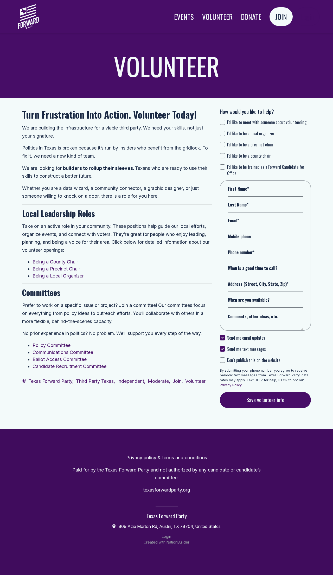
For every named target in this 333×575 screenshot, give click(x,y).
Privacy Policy (231, 385)
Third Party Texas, (95, 381)
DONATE (251, 16)
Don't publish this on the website (253, 360)
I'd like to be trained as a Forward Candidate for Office (265, 170)
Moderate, (159, 381)
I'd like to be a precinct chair (250, 144)
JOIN (281, 16)
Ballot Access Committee (60, 359)
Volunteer (195, 381)
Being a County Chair (55, 261)
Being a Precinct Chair (56, 269)
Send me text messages (246, 349)
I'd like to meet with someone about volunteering (266, 122)
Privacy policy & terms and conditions (166, 457)
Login (307, 16)
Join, (177, 381)
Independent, (131, 381)
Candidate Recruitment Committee (69, 366)
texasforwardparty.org (166, 490)
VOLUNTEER (217, 16)
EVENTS (184, 16)
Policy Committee (52, 345)
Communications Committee (63, 352)
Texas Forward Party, (51, 381)
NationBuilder (177, 542)
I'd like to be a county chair (249, 156)
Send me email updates (246, 338)
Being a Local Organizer (58, 276)
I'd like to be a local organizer (250, 133)
